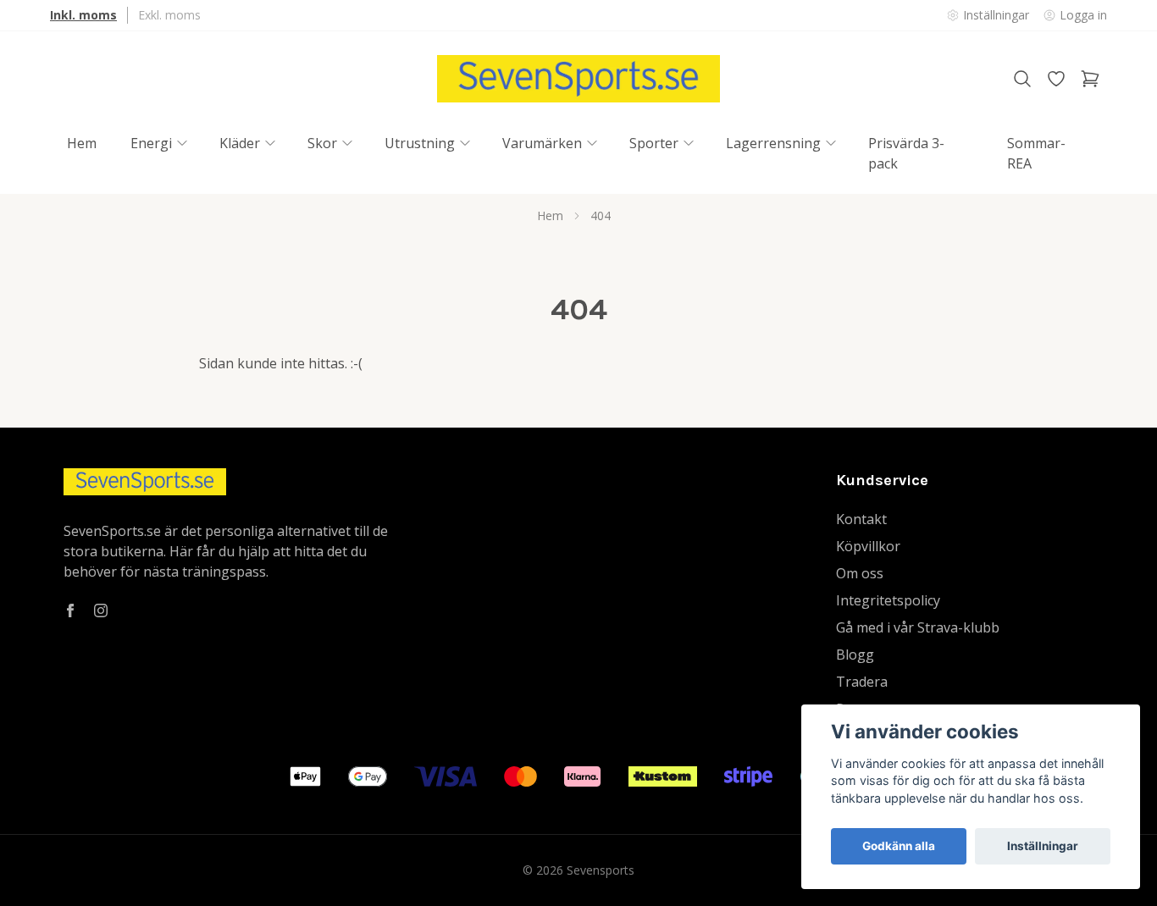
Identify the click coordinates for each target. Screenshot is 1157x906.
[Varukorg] (1090, 79)
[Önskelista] (1056, 79)
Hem (550, 215)
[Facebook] (70, 610)
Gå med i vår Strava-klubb (917, 627)
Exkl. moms (169, 15)
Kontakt (861, 519)
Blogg (855, 654)
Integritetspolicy (888, 600)
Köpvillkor (868, 546)
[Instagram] (101, 610)
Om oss (859, 573)
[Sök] (1022, 79)
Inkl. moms (83, 15)
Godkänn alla (898, 846)
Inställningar (1042, 846)
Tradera (862, 681)
